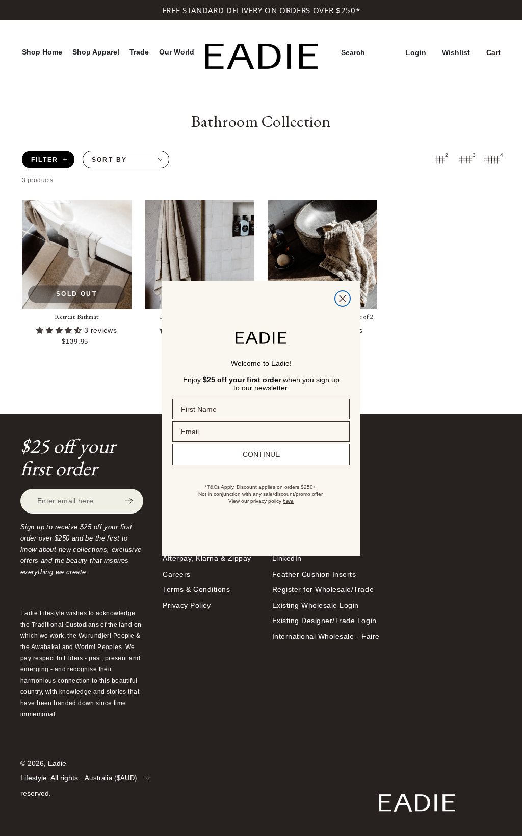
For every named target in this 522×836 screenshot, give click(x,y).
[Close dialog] (342, 298)
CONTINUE (261, 454)
